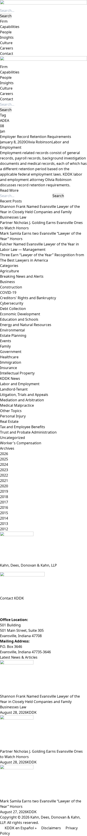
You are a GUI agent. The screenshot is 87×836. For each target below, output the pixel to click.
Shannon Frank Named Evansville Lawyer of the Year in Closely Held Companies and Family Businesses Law (40, 212)
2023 (4, 469)
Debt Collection (13, 308)
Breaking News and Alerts (22, 276)
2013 (4, 523)
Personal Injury (13, 416)
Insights (7, 37)
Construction (11, 287)
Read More (9, 190)
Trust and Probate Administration (28, 432)
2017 (4, 502)
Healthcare (9, 357)
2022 (4, 475)
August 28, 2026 (13, 712)
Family (5, 346)
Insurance (8, 367)
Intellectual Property (17, 373)
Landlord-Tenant (14, 389)
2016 (4, 507)
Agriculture (9, 271)
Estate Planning (13, 335)
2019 (4, 491)
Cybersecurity (11, 303)
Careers (6, 48)
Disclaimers (51, 827)
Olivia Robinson (38, 142)
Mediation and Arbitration (22, 400)
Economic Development (20, 314)
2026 (4, 453)
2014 (4, 518)
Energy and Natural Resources (25, 324)
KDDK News (10, 378)
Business (7, 281)
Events (5, 340)
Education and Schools (19, 319)
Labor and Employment (19, 383)
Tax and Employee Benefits (22, 426)
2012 (4, 529)
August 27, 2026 (13, 811)
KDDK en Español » (21, 827)
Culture (6, 42)
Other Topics (11, 410)
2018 (4, 496)
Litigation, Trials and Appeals (24, 394)
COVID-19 (8, 292)
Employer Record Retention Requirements (35, 136)
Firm (4, 21)
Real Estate (9, 421)
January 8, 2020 (12, 142)
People (6, 32)
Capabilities (9, 26)
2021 (4, 480)
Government (10, 351)
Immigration (10, 362)
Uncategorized (12, 437)
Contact (6, 53)
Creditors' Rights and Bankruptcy (28, 297)
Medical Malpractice (17, 405)
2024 (4, 464)
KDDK (32, 712)
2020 (4, 486)
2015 (4, 512)
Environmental (12, 330)
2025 (4, 459)
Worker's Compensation (20, 443)
